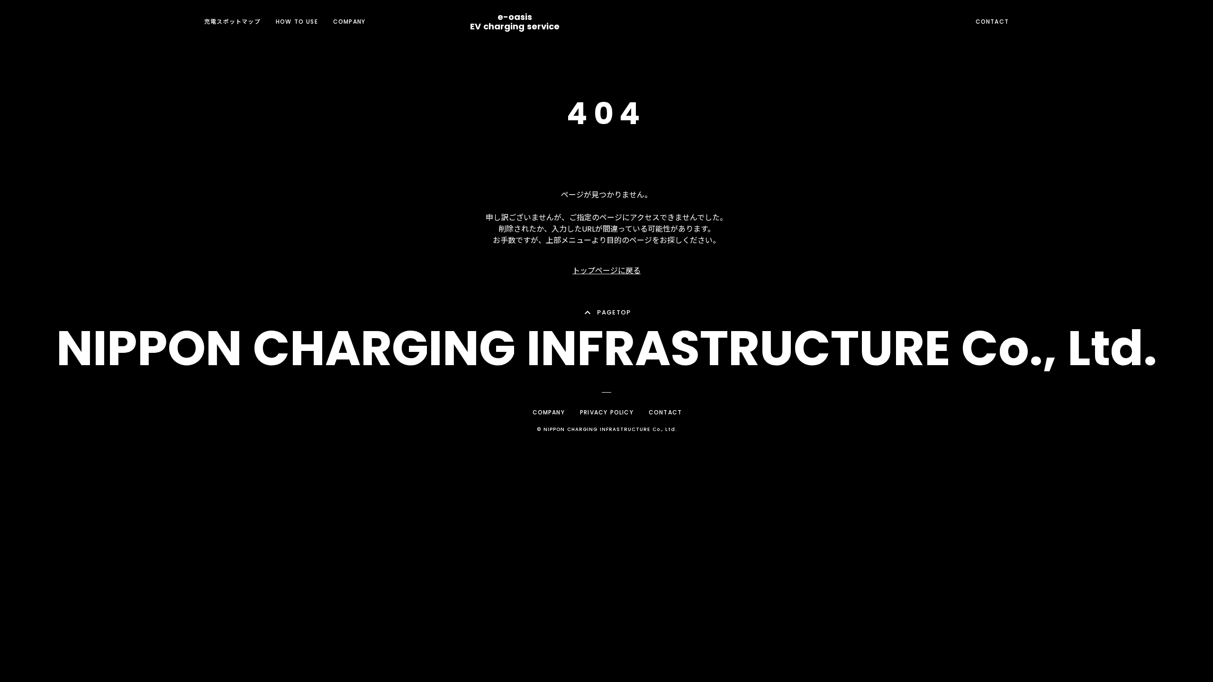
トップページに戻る (606, 270)
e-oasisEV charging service (515, 21)
